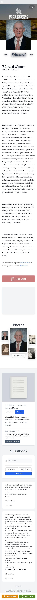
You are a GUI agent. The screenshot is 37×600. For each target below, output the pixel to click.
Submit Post (18, 473)
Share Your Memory (12, 441)
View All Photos (18, 356)
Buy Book (20, 412)
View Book (9, 412)
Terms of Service (23, 591)
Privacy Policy (13, 591)
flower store (24, 265)
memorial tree (25, 262)
